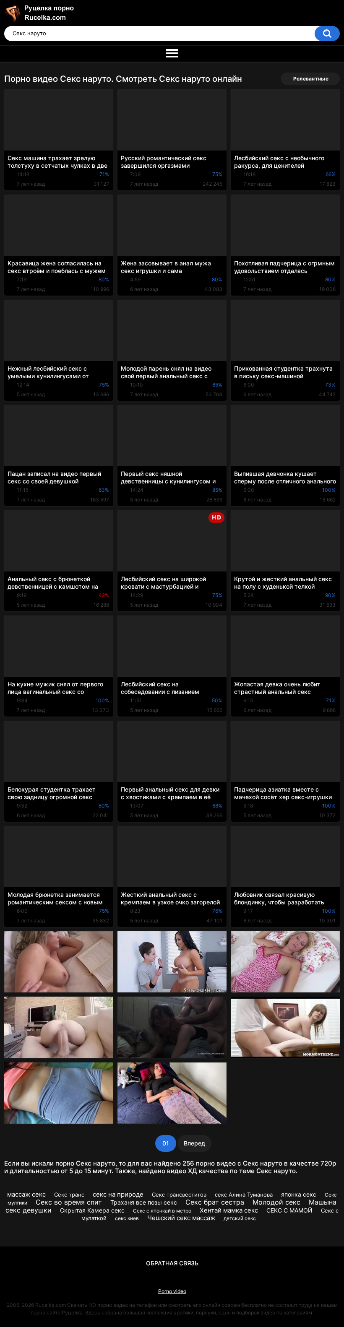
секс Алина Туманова (244, 1194)
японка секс (298, 1194)
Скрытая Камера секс (92, 1210)
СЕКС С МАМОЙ (289, 1210)
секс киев (127, 1218)
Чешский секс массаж (181, 1218)
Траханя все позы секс (143, 1202)
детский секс (240, 1218)
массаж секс (26, 1194)
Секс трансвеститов (179, 1194)
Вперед (194, 1143)
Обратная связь (172, 1263)
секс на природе (118, 1194)
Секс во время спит (69, 1202)
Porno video (172, 1291)
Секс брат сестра (214, 1202)
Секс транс (69, 1194)
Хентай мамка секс (229, 1210)
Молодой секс (276, 1202)
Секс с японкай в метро (162, 1211)
